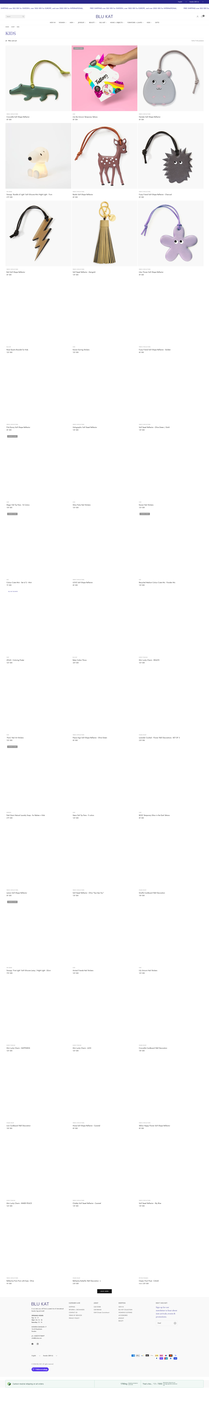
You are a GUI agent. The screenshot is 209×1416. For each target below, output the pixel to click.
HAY (8, 579)
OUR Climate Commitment (101, 1312)
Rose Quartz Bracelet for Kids (17, 349)
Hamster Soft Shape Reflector (149, 117)
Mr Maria (9, 191)
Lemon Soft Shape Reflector (17, 893)
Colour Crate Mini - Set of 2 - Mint (19, 582)
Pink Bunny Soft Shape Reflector (18, 427)
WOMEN (62, 22)
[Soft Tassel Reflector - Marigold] (104, 233)
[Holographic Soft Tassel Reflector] (104, 388)
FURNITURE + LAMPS (134, 22)
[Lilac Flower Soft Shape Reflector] (171, 233)
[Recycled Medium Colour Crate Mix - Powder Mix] (171, 544)
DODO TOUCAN (143, 657)
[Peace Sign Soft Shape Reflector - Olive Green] (104, 699)
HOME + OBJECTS (116, 22)
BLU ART (102, 22)
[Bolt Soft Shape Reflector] (38, 233)
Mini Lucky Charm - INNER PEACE (19, 1203)
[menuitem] (53, 22)
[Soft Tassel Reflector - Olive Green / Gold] (171, 388)
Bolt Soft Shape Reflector (16, 272)
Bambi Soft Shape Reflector (83, 194)
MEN (71, 22)
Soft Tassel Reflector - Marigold (84, 272)
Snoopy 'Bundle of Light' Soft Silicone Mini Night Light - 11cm (29, 194)
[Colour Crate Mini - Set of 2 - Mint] (38, 544)
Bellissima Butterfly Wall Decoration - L (87, 1281)
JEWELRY (81, 22)
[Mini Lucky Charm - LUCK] (104, 1009)
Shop (12, 26)
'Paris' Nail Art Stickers (15, 737)
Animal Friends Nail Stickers (83, 970)
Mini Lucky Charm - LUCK (82, 1048)
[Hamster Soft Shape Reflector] (171, 78)
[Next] (69, 78)
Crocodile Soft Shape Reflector (18, 117)
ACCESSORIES (123, 1315)
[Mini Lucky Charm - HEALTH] (171, 621)
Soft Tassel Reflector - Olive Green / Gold (154, 427)
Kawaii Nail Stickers (146, 505)
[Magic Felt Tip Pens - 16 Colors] (38, 466)
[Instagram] (39, 1344)
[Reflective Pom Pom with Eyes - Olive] (38, 1242)
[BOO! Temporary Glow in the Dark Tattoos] (171, 776)
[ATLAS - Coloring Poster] (38, 621)
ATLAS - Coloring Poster (15, 660)
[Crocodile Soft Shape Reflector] (38, 78)
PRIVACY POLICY (74, 1318)
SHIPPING (72, 1307)
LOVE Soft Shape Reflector (83, 582)
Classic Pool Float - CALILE (149, 1281)
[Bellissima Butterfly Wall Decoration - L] (104, 1242)
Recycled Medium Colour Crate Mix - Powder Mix (157, 582)
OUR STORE (97, 1307)
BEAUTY (92, 22)
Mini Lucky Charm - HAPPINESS (18, 1048)
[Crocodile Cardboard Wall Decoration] (171, 1009)
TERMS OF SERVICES (75, 1315)
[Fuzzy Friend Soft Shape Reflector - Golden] (171, 311)
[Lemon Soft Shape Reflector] (38, 854)
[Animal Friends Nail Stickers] (104, 932)
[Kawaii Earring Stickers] (104, 311)
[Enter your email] (175, 1323)
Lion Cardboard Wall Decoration (18, 1125)
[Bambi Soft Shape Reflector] (104, 156)
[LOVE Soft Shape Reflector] (104, 544)
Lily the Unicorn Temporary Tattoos (85, 117)
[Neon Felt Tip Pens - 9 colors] (104, 776)
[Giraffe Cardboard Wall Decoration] (171, 854)
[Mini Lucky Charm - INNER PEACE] (38, 1164)
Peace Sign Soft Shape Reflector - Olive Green (90, 737)
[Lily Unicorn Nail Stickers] (171, 932)
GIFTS (157, 22)
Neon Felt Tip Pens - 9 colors (83, 815)
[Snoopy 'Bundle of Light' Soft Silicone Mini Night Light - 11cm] (38, 156)
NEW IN (53, 22)
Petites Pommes (143, 1278)
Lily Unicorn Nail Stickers (148, 970)
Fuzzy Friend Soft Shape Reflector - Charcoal (155, 194)
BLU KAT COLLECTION (125, 1310)
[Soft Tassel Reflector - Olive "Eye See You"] (104, 854)
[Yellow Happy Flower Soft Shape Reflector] (171, 1087)
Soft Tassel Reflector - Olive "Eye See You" (88, 893)
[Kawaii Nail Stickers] (171, 466)
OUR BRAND (97, 1310)
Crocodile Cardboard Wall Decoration (153, 1048)
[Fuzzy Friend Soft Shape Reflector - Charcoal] (171, 156)
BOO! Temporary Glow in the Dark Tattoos (154, 815)
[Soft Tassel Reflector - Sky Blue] (171, 1164)
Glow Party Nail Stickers (81, 505)
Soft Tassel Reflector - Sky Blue (150, 1203)
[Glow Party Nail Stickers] (104, 466)
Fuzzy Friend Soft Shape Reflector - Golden (155, 349)
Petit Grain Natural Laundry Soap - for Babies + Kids (26, 815)
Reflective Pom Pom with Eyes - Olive (20, 1281)
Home (7, 26)
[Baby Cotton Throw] (104, 621)
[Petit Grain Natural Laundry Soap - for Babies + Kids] (38, 776)
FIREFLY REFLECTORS (12, 114)
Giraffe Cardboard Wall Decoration (152, 893)
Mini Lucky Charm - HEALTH (149, 660)
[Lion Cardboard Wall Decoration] (38, 1087)
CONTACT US (73, 1312)
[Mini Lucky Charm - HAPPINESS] (38, 1009)
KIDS (148, 22)
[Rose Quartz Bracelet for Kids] (38, 311)
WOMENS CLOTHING (125, 1312)
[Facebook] (34, 1344)
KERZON (9, 812)
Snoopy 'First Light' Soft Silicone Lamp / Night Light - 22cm (29, 970)
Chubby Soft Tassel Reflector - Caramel (87, 1203)
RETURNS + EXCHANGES (76, 1310)
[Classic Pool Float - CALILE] (171, 1242)
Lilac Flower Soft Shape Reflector (151, 272)
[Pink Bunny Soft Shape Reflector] (38, 388)
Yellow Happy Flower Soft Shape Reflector (154, 1125)
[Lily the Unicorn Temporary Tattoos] (104, 78)
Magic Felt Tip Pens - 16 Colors (18, 505)
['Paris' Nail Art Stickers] (38, 699)
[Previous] (7, 78)
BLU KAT (9, 347)
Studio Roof (142, 735)
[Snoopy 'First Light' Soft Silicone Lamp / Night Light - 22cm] (38, 932)
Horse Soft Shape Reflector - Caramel (86, 1125)
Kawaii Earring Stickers (81, 349)
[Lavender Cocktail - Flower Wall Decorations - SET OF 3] (171, 699)
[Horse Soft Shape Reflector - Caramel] (104, 1087)
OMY (74, 114)
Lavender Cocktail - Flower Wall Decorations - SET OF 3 (159, 737)
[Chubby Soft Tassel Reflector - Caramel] (104, 1164)
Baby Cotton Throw (80, 660)
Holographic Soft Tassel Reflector (85, 427)
